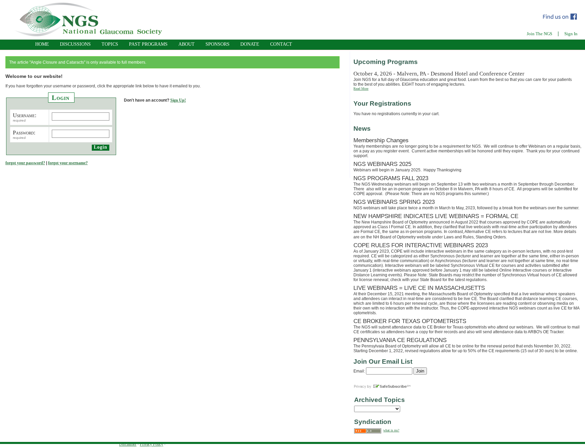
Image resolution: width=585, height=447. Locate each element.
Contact (281, 44)
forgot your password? (25, 163)
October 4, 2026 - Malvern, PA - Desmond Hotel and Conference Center (438, 73)
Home (42, 44)
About (186, 44)
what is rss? (391, 430)
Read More (360, 88)
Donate (249, 44)
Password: (24, 132)
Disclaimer (127, 444)
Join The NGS (539, 33)
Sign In (571, 33)
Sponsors (217, 44)
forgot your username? (68, 163)
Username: (24, 115)
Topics (110, 44)
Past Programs (148, 44)
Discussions (75, 44)
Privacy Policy (151, 444)
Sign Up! (178, 100)
